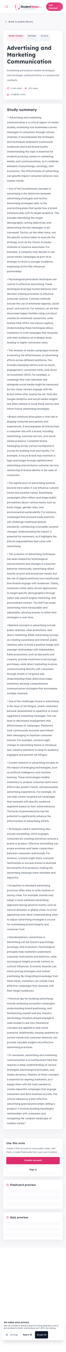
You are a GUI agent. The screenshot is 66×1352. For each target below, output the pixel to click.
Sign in (33, 1169)
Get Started (53, 7)
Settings (14, 1335)
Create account (33, 1160)
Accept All (41, 1335)
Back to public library (21, 21)
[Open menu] (6, 6)
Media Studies (16, 36)
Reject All (27, 1335)
